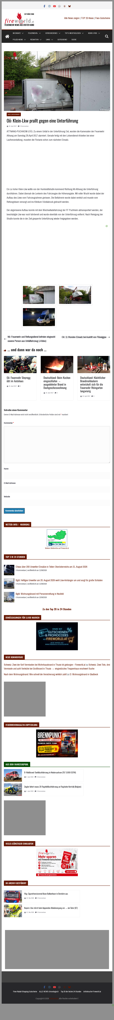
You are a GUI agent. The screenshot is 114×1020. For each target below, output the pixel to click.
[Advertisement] (25, 699)
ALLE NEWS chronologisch (49, 991)
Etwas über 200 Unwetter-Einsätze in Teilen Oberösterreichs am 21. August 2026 (51, 567)
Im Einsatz (17, 33)
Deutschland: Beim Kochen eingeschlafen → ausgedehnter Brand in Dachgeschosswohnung (57, 382)
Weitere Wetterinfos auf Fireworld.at (57, 548)
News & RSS (92, 33)
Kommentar (9, 423)
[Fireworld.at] (7, 36)
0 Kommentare (24, 126)
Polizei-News (18, 39)
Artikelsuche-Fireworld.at (92, 991)
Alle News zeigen (71, 18)
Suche (74, 39)
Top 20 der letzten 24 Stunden (71, 991)
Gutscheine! (62, 39)
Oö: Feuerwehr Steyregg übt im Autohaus (18, 379)
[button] (22, 33)
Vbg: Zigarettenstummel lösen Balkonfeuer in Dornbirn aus (46, 893)
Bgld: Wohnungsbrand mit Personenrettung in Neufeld (40, 594)
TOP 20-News (87, 18)
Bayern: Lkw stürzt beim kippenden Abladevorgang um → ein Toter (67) (51, 907)
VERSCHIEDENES (51, 33)
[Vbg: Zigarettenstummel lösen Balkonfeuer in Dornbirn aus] (13, 896)
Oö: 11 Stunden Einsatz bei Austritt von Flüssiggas (84, 337)
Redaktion (34, 39)
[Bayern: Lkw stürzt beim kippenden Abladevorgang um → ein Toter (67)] (13, 910)
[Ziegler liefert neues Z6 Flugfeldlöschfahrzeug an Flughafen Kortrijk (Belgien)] (13, 789)
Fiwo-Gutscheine (102, 18)
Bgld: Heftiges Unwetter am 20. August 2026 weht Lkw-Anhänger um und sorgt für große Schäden (59, 580)
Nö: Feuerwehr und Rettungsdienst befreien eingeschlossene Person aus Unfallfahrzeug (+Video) (31, 339)
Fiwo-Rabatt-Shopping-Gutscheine (25, 991)
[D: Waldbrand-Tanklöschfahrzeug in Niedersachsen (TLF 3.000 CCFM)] (13, 775)
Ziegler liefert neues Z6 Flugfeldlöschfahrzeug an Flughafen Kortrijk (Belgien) (52, 786)
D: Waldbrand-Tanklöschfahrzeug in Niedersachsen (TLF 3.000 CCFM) (50, 772)
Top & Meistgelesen (73, 33)
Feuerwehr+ (33, 33)
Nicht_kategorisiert (14, 114)
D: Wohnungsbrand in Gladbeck (84, 674)
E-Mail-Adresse (10, 483)
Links (48, 39)
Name (6, 469)
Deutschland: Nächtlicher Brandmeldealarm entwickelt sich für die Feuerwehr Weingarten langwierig (92, 384)
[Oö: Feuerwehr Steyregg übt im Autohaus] (20, 358)
